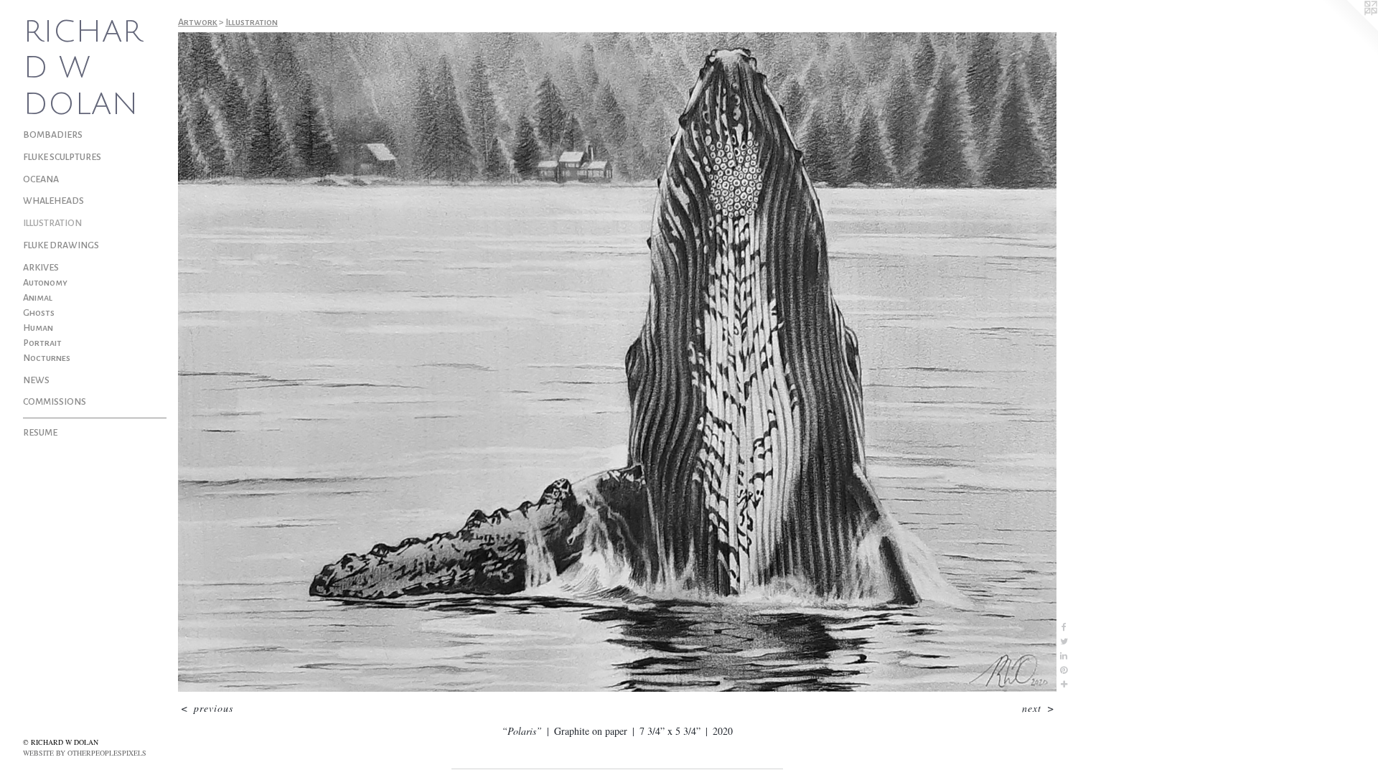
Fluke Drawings (61, 245)
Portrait (42, 343)
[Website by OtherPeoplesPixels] (1349, 28)
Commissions (54, 402)
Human (38, 328)
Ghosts (39, 313)
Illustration (52, 223)
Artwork (197, 22)
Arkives (41, 268)
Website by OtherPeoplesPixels (84, 753)
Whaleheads (53, 201)
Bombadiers (53, 135)
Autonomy (45, 283)
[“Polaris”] (617, 362)
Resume (40, 433)
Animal (37, 298)
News (36, 380)
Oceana (41, 179)
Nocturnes (46, 358)
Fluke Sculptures (62, 157)
